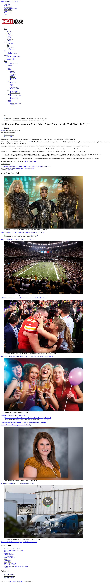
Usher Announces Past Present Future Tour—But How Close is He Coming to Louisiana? (23, 422)
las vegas (20, 168)
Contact (6, 62)
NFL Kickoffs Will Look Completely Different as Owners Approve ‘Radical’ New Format (24, 297)
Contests (6, 55)
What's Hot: (7, 4)
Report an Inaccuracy (9, 557)
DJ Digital (9, 34)
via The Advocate (5, 164)
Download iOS (11, 52)
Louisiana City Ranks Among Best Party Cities (13, 415)
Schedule (9, 33)
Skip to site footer (15, 1)
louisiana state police (29, 168)
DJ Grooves (10, 39)
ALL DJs (9, 32)
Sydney (9, 36)
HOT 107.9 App (8, 10)
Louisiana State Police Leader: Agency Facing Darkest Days (16, 425)
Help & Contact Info (12, 64)
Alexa (8, 46)
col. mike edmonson (12, 168)
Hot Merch (6, 5)
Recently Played (11, 49)
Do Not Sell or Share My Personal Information (16, 566)
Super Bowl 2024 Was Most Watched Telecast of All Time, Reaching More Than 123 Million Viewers (27, 356)
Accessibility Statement (10, 563)
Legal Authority (8, 7)
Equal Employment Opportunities (12, 548)
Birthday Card (7, 12)
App (8, 45)
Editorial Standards (9, 554)
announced (29, 142)
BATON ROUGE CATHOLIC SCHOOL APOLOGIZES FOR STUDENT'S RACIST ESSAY (25, 166)
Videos (5, 14)
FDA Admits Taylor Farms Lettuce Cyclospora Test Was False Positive (19, 542)
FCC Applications (8, 556)
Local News (10, 169)
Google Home (10, 48)
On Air (5, 30)
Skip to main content (6, 1)
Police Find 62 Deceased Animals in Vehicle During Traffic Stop (17, 239)
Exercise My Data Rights (10, 564)
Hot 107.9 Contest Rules (13, 56)
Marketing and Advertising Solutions (13, 550)
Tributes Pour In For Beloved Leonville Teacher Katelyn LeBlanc (17, 483)
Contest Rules (7, 560)
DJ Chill (9, 37)
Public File (6, 551)
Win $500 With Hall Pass (10, 8)
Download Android (12, 53)
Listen (5, 42)
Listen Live (10, 43)
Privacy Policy (7, 562)
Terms (5, 559)
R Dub (9, 40)
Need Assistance (8, 553)
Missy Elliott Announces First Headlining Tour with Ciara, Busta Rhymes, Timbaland (22, 232)
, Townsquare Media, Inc (16, 581)
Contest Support (11, 58)
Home (5, 29)
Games (5, 11)
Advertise (9, 65)
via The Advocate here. (30, 161)
